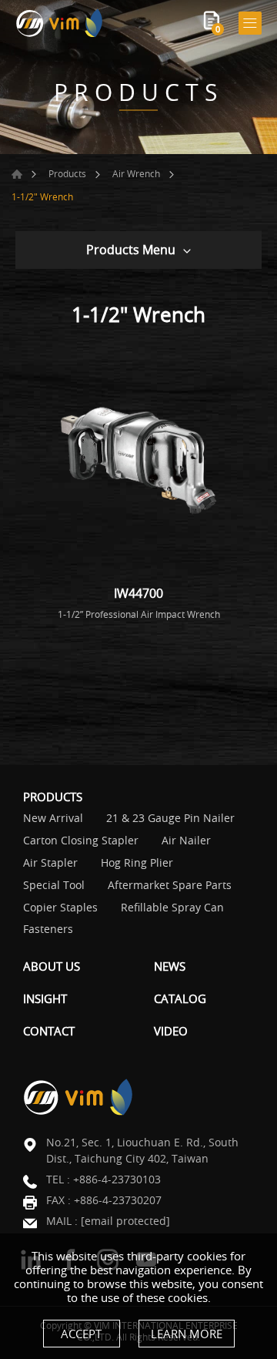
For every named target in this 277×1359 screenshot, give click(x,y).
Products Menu (130, 249)
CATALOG (180, 998)
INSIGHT (45, 998)
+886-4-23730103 (117, 1179)
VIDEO (171, 1031)
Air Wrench (136, 173)
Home (17, 174)
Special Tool (54, 885)
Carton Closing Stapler (80, 840)
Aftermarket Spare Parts (170, 885)
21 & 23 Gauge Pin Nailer (170, 818)
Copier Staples (60, 907)
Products (67, 173)
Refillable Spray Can (172, 907)
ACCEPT (81, 1333)
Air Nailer (186, 840)
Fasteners (48, 929)
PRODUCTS (52, 797)
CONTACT (49, 1031)
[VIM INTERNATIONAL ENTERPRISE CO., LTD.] (59, 23)
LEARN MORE (186, 1333)
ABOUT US (51, 966)
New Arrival (53, 818)
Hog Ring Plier (137, 863)
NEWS (169, 966)
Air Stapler (50, 863)
